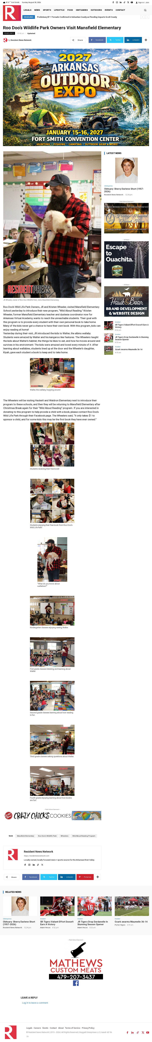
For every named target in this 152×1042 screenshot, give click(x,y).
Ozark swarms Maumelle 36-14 (128, 349)
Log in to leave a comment (35, 1002)
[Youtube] (132, 2)
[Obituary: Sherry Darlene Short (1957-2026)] (126, 170)
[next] (147, 17)
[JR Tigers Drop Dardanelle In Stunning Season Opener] (108, 337)
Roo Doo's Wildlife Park (47, 836)
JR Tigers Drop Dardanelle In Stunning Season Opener (92, 923)
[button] (145, 10)
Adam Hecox (45, 927)
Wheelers (64, 836)
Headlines (9, 33)
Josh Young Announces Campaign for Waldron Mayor (60, 17)
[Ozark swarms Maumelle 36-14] (108, 350)
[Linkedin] (120, 2)
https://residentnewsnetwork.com (36, 856)
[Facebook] (113, 2)
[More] (146, 40)
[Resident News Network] (12, 12)
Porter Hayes (120, 925)
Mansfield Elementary (25, 836)
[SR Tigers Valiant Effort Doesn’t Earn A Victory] (108, 325)
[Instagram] (117, 2)
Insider (118, 322)
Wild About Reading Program (83, 836)
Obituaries (108, 186)
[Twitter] (128, 2)
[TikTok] (124, 2)
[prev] (142, 17)
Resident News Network (21, 40)
